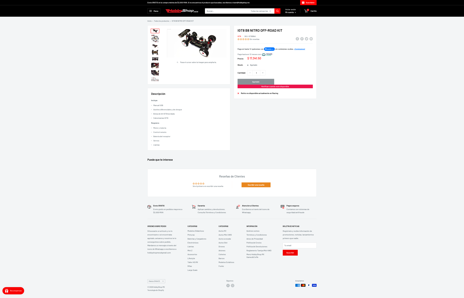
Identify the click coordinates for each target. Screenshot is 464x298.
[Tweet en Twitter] (306, 38)
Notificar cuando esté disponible (275, 86)
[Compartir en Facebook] (297, 38)
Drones (222, 246)
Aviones (222, 250)
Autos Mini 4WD (225, 235)
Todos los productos (161, 21)
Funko (221, 266)
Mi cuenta (289, 12)
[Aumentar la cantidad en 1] (262, 72)
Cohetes (222, 254)
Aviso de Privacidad (254, 239)
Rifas (190, 266)
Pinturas (191, 235)
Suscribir (290, 252)
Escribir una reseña (256, 185)
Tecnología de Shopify (155, 290)
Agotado (255, 82)
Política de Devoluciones (256, 246)
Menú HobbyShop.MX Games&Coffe (255, 255)
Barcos (222, 258)
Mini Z (190, 250)
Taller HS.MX (193, 262)
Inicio (149, 21)
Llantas (191, 246)
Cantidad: (242, 73)
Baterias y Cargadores (197, 239)
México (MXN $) (154, 281)
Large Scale (192, 270)
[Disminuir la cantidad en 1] (250, 72)
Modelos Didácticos (196, 231)
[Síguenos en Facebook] (228, 285)
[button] (243, 39)
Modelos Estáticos (226, 262)
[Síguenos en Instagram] (232, 285)
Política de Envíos (253, 242)
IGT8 (239, 36)
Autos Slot (223, 242)
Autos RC (222, 231)
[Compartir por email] (311, 38)
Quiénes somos (252, 231)
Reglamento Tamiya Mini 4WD (258, 250)
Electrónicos (193, 242)
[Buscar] (277, 11)
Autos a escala (225, 239)
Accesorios (192, 254)
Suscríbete (310, 2)
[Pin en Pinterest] (302, 38)
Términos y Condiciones (256, 235)
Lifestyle (191, 258)
